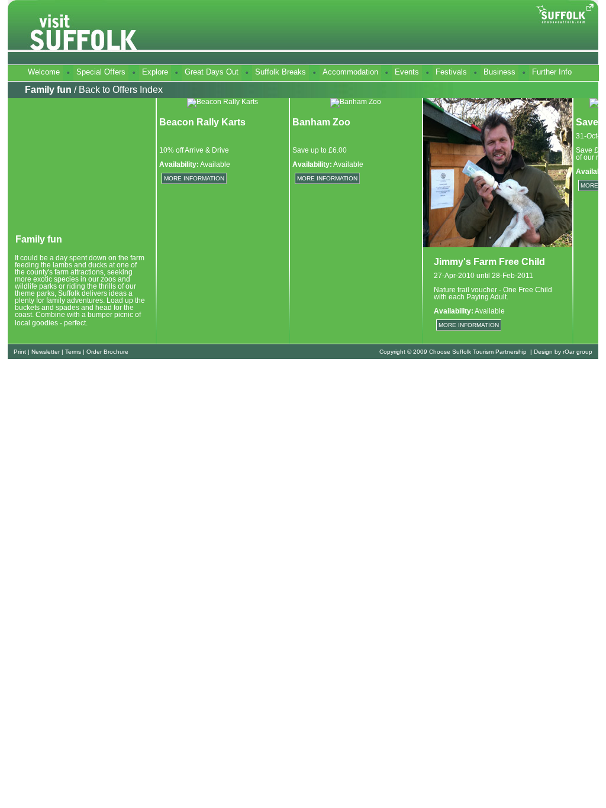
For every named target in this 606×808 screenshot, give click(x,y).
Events (407, 71)
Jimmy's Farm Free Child (489, 262)
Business (499, 71)
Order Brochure (107, 351)
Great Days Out (211, 71)
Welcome (44, 71)
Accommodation (350, 71)
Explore (155, 71)
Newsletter (45, 351)
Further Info (552, 71)
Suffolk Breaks (280, 71)
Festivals (451, 71)
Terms (73, 351)
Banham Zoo (321, 122)
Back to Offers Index (121, 90)
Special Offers (100, 71)
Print (20, 351)
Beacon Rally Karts (202, 122)
